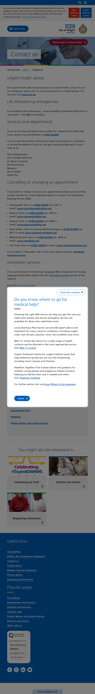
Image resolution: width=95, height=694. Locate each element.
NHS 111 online (28, 347)
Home (21, 398)
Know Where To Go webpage (60, 384)
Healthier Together (30, 377)
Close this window (70, 292)
